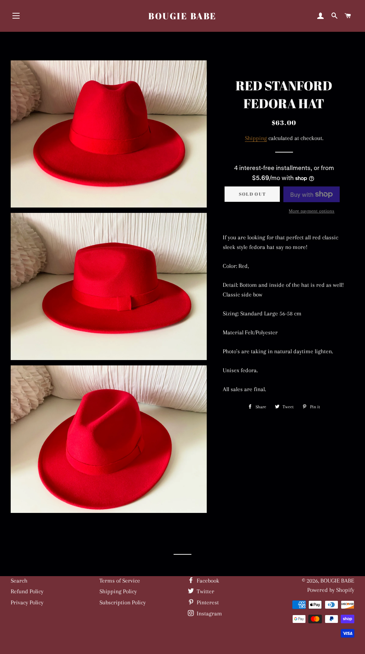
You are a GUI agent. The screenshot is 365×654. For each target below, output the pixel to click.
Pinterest (207, 602)
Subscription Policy (122, 602)
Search (19, 580)
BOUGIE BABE (182, 16)
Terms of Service (119, 580)
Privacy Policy (27, 602)
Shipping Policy (118, 591)
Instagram (208, 613)
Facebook (207, 580)
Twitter (204, 591)
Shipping (256, 138)
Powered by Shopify (330, 589)
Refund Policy (27, 591)
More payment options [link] (311, 211)
